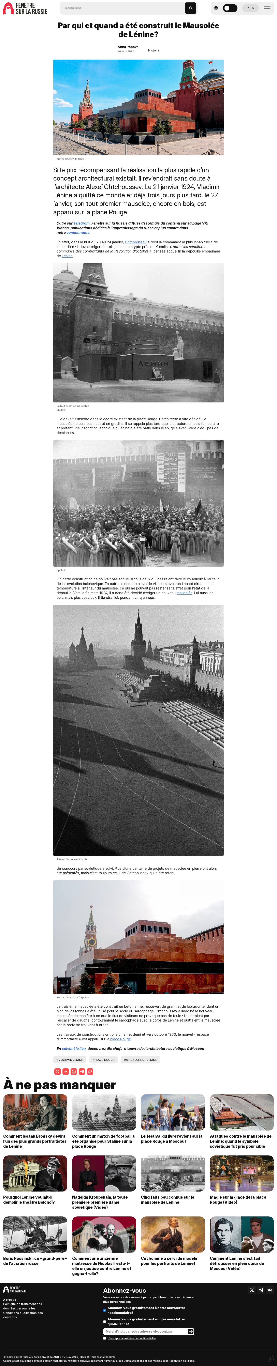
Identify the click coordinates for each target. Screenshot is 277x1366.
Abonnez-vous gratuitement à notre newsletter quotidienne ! (146, 1321)
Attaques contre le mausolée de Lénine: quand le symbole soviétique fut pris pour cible (241, 1141)
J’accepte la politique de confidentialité (132, 1338)
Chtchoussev (136, 242)
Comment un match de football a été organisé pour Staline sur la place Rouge (103, 1141)
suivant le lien (74, 1048)
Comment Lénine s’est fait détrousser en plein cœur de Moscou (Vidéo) (237, 1263)
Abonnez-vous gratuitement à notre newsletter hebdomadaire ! (146, 1310)
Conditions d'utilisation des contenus (23, 1315)
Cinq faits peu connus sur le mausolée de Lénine (167, 1200)
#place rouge (103, 1059)
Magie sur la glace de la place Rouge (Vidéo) (238, 1200)
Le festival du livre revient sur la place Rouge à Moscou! (172, 1139)
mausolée (184, 593)
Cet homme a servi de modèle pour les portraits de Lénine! (169, 1261)
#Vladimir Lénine (70, 1059)
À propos (9, 1299)
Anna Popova (128, 47)
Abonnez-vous (124, 1290)
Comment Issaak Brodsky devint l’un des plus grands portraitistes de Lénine (35, 1141)
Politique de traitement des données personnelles (22, 1306)
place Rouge (120, 1039)
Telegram (81, 223)
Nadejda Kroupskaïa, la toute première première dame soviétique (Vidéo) (100, 1202)
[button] (182, 6)
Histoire (154, 50)
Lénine (67, 256)
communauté (78, 232)
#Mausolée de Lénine (140, 1059)
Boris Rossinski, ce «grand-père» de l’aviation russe (35, 1261)
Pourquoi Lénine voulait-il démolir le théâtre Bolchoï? (29, 1200)
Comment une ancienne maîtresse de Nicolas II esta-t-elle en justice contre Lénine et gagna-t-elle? (101, 1266)
